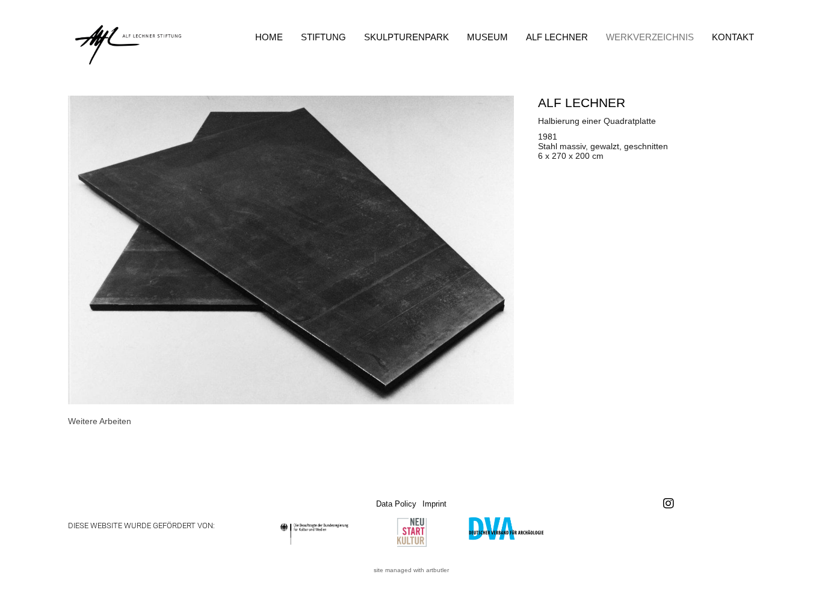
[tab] (99, 421)
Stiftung (323, 37)
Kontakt (733, 37)
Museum (487, 37)
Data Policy (396, 503)
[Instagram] (668, 503)
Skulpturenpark (406, 37)
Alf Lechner (557, 37)
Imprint (434, 503)
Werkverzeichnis (650, 37)
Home (269, 37)
